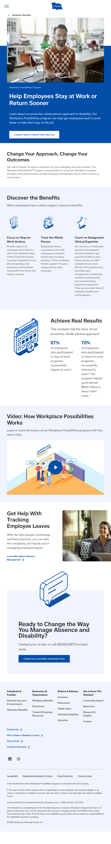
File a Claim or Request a (23, 735)
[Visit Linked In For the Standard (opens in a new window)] (10, 758)
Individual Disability (68, 714)
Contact (13, 729)
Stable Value (64, 708)
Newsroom (89, 706)
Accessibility (12, 776)
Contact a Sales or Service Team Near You (34, 134)
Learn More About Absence (21, 558)
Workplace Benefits (17, 709)
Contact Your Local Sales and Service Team (44, 658)
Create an (16, 746)
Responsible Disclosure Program (37, 776)
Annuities (63, 720)
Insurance (63, 696)
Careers (87, 721)
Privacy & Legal (85, 776)
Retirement (38, 706)
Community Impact (93, 700)
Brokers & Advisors (68, 691)
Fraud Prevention (65, 776)
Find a (13, 741)
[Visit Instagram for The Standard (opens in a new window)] (19, 758)
